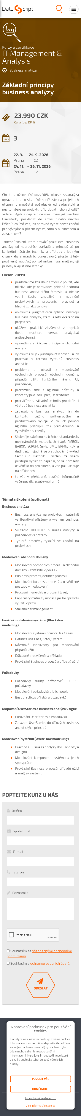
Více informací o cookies (41, 1105)
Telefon (18, 872)
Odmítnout (40, 1088)
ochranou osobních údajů (49, 963)
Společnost (21, 831)
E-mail (18, 851)
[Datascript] (17, 9)
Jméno (17, 810)
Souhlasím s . (40, 963)
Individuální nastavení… (40, 1098)
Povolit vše (40, 1078)
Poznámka (20, 893)
